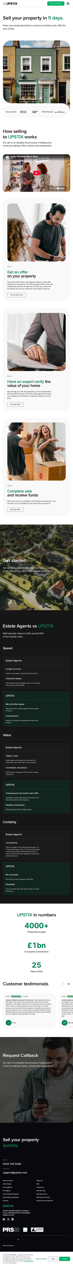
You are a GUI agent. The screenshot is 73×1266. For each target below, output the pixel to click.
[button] (68, 3)
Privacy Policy (28, 1261)
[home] (10, 3)
